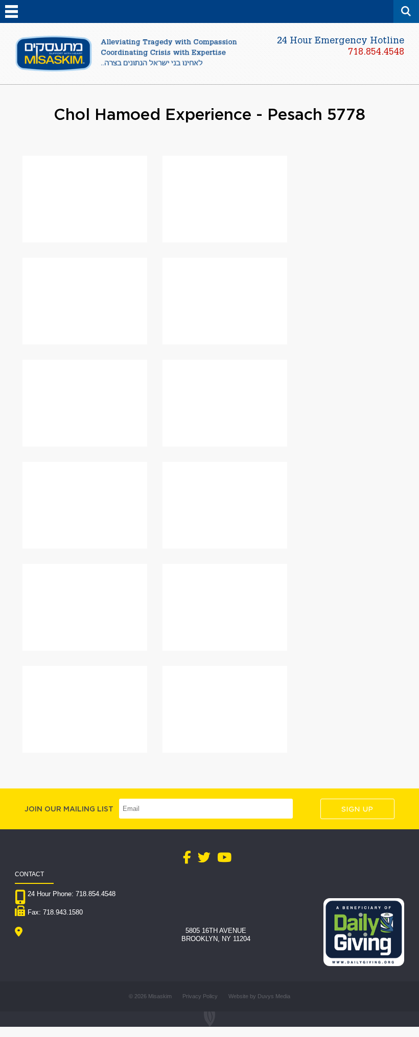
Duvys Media (274, 996)
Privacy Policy (200, 996)
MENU (11, 11)
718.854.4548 (376, 52)
